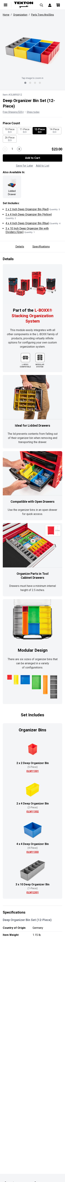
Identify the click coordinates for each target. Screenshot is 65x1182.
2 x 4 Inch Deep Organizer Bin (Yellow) (29, 214)
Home (6, 14)
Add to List (42, 165)
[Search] (41, 5)
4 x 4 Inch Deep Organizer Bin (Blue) (27, 223)
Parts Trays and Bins (42, 14)
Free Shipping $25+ (13, 112)
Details (19, 246)
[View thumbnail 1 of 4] (25, 83)
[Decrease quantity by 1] (5, 149)
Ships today (33, 112)
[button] (32, 49)
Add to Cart (32, 158)
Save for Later (24, 165)
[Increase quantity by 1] (19, 149)
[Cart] (58, 5)
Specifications (41, 246)
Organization (20, 14)
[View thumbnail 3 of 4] (35, 83)
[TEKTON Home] (23, 5)
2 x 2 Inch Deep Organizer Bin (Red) (27, 209)
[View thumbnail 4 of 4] (40, 83)
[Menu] (5, 5)
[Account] (50, 5)
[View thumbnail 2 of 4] (30, 83)
